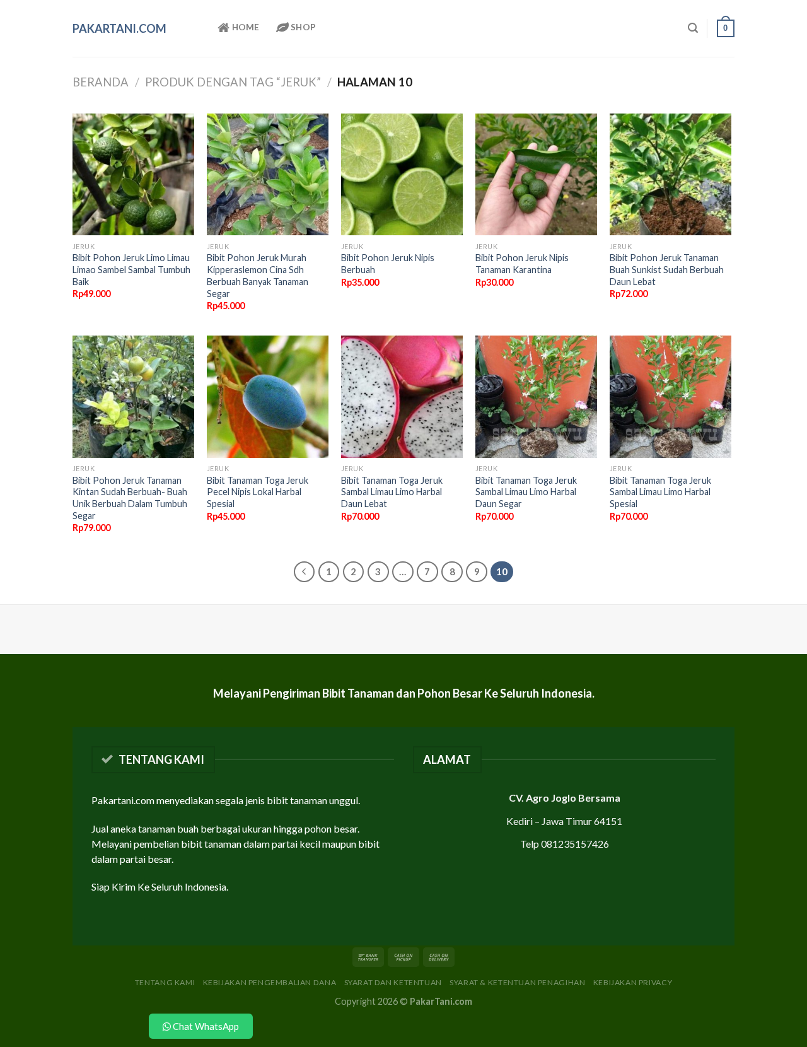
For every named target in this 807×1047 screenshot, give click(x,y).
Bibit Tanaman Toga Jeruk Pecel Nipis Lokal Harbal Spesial (257, 492)
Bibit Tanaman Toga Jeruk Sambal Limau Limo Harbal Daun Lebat (392, 492)
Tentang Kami (165, 982)
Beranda (101, 82)
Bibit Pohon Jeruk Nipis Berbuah (387, 263)
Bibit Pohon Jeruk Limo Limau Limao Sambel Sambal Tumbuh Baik (131, 269)
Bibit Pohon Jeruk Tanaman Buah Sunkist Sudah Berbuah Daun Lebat (667, 269)
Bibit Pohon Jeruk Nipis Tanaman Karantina (522, 263)
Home (244, 27)
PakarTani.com (119, 28)
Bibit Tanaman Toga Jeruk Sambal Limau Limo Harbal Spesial (660, 492)
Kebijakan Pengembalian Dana (270, 982)
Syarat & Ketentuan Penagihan (517, 982)
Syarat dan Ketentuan (393, 982)
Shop (302, 27)
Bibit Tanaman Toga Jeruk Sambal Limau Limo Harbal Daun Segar (526, 492)
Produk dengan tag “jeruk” (233, 82)
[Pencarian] (693, 28)
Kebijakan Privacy (632, 982)
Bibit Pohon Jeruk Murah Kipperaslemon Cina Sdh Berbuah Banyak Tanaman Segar (257, 275)
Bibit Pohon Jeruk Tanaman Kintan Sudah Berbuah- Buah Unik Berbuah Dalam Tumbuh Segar (130, 498)
